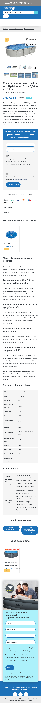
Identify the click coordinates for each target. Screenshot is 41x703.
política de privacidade (16, 364)
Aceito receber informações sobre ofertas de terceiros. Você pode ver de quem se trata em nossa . (19, 361)
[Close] (37, 319)
